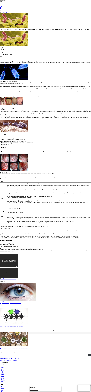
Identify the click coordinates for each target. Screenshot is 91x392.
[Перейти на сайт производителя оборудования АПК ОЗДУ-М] (84, 388)
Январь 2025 (2, 379)
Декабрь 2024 (3, 380)
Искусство (2, 388)
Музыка (2, 390)
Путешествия (3, 391)
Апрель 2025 (3, 377)
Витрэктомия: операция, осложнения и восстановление (10, 303)
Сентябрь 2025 (3, 374)
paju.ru (1, 1)
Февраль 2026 (3, 371)
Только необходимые (41, 390)
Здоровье (2, 5)
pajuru (6, 12)
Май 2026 (2, 369)
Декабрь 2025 (3, 372)
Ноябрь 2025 (2, 373)
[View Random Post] (0, 7)
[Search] (0, 8)
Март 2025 (2, 378)
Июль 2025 (2, 375)
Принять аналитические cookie (34, 390)
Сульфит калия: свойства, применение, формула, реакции (7, 359)
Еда (1, 6)
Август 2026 (2, 367)
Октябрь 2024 (3, 381)
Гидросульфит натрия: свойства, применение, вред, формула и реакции (8, 360)
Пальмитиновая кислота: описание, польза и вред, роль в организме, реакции (9, 358)
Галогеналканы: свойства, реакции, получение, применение (11, 326)
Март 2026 (2, 370)
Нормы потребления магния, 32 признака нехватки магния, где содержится (14, 348)
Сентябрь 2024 (3, 382)
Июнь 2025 (2, 376)
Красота (2, 389)
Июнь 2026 (2, 368)
